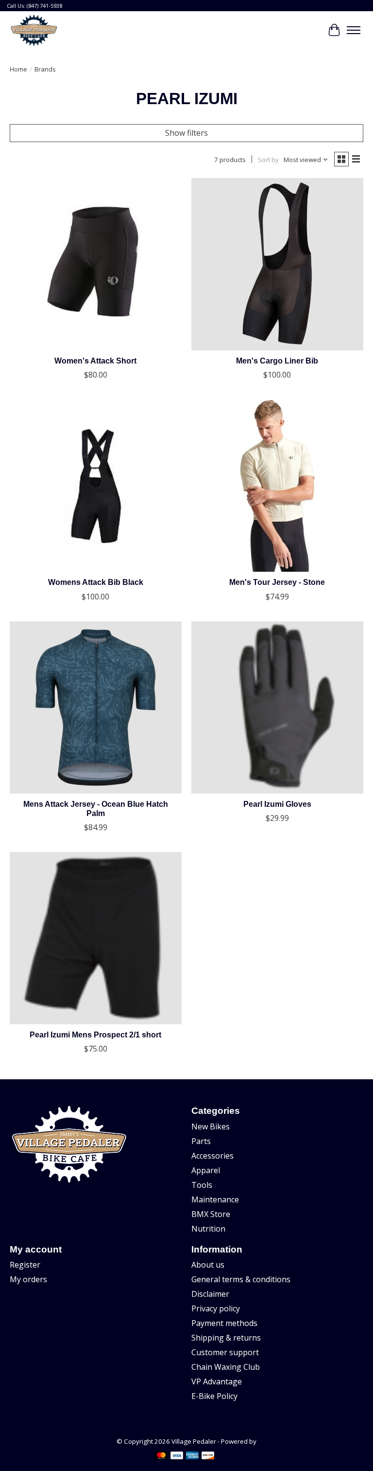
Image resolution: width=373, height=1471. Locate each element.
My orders (28, 1279)
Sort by (268, 159)
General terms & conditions (240, 1279)
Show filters (186, 132)
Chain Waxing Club (225, 1367)
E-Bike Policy (214, 1396)
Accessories (212, 1155)
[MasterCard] (161, 1456)
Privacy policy (215, 1308)
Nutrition (208, 1228)
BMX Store (210, 1214)
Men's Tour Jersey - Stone (277, 582)
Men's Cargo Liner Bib (277, 361)
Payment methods (224, 1323)
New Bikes (210, 1126)
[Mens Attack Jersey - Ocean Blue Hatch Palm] (96, 707)
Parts (201, 1141)
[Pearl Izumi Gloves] (277, 707)
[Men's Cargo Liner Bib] (277, 264)
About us (207, 1264)
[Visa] (176, 1456)
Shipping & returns (226, 1337)
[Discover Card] (208, 1456)
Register (25, 1264)
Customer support (225, 1352)
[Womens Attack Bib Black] (96, 486)
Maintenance (215, 1199)
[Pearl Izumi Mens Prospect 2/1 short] (96, 938)
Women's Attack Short (95, 361)
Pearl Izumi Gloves (277, 804)
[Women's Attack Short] (96, 264)
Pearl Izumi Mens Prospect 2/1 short (95, 1035)
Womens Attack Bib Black (95, 582)
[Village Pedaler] (34, 30)
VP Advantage (216, 1381)
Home (18, 69)
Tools (201, 1185)
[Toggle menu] (353, 30)
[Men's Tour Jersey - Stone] (277, 486)
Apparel (205, 1170)
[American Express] (192, 1456)
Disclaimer (210, 1294)
